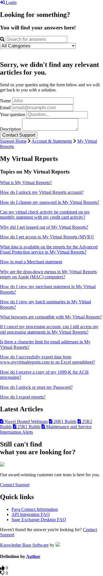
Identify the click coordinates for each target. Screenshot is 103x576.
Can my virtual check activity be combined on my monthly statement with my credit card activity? (45, 215)
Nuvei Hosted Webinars (25, 421)
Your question (12, 114)
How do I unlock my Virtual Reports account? (42, 192)
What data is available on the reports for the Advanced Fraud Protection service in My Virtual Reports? (49, 249)
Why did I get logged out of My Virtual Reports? (44, 227)
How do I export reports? (22, 396)
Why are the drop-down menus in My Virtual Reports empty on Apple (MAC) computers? (48, 274)
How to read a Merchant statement (31, 261)
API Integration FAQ (30, 514)
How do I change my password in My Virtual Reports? (49, 202)
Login (11, 2)
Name (5, 100)
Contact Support (14, 484)
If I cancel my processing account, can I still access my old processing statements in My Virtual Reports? (49, 329)
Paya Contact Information (34, 509)
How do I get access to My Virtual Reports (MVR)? (47, 236)
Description (10, 129)
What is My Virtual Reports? (26, 182)
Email (5, 107)
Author (33, 556)
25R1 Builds (28, 426)
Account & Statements (51, 141)
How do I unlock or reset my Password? (36, 387)
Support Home (13, 141)
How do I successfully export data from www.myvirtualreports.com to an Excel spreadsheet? (47, 359)
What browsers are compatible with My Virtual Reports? (51, 316)
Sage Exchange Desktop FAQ (38, 519)
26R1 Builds (64, 421)
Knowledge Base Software (24, 545)
